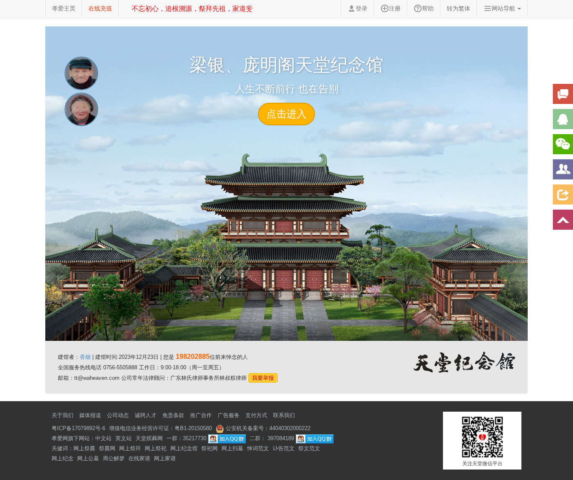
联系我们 (284, 415)
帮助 (428, 8)
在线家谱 (139, 458)
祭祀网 (209, 448)
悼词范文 (258, 448)
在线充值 (100, 8)
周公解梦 (114, 458)
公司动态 (118, 415)
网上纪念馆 (184, 448)
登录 (361, 8)
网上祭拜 (130, 448)
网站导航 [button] (504, 8)
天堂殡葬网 (149, 438)
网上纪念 (62, 458)
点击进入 (286, 113)
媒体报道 (90, 415)
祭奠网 (107, 448)
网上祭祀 (156, 448)
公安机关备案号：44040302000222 (267, 428)
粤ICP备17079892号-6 (78, 428)
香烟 (85, 357)
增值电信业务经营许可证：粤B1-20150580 (160, 428)
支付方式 (256, 415)
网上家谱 (165, 458)
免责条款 (173, 415)
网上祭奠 (84, 448)
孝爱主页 (64, 8)
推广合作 (201, 415)
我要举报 (263, 378)
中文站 (103, 438)
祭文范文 (309, 448)
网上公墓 (88, 458)
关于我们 (62, 415)
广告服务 (229, 415)
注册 (395, 8)
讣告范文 (283, 448)
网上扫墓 (232, 448)
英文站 (123, 438)
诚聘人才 (145, 415)
